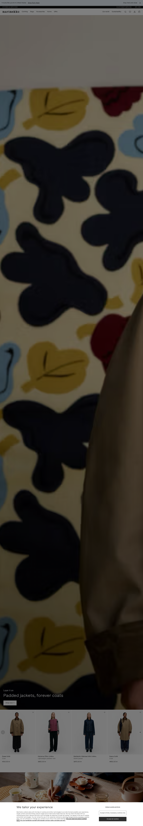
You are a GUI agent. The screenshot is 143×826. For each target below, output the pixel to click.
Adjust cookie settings (112, 807)
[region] (71, 814)
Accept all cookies (113, 819)
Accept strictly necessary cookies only (112, 813)
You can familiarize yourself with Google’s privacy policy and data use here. (43, 820)
